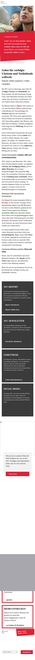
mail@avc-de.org (24, 644)
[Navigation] (33, 3)
